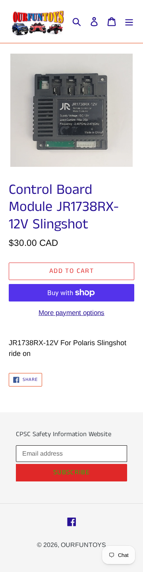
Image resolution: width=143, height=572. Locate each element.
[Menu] (129, 21)
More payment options (71, 313)
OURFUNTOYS (83, 544)
